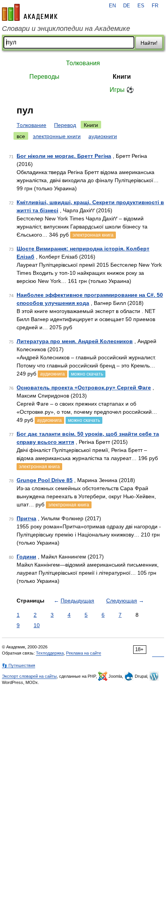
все (21, 136)
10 (37, 625)
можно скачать (87, 374)
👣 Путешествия (18, 665)
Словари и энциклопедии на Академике (66, 28)
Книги (122, 76)
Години (26, 556)
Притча (26, 518)
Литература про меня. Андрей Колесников (75, 341)
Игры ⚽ (122, 89)
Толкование (31, 125)
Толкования (83, 63)
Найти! (149, 43)
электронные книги (57, 136)
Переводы (44, 76)
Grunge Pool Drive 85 (45, 480)
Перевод (65, 125)
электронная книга (93, 235)
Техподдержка (50, 653)
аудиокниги (102, 136)
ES (140, 5)
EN (112, 5)
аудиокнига (52, 374)
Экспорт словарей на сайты (29, 676)
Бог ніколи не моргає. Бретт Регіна (64, 156)
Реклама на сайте (83, 653)
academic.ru (30, 12)
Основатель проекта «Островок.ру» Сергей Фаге (84, 387)
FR (155, 5)
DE (126, 5)
